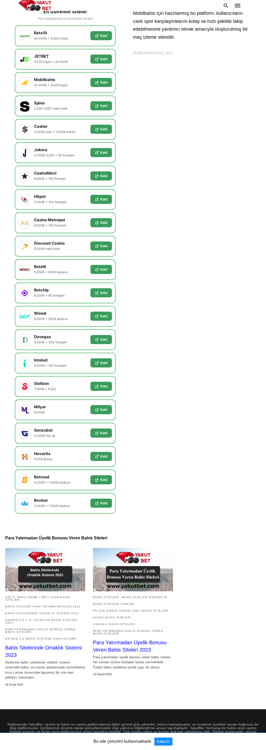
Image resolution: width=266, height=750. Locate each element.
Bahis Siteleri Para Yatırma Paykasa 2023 (43, 606)
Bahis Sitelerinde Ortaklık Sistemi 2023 (42, 613)
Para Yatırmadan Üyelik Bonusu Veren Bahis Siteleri (40, 630)
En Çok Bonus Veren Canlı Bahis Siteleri (131, 610)
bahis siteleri (106, 597)
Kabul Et (163, 742)
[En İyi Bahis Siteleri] (34, 5)
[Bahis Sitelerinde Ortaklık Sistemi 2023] (45, 569)
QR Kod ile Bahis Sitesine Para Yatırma (41, 638)
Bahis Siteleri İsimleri (114, 603)
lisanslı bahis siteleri (114, 624)
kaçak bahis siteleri (112, 617)
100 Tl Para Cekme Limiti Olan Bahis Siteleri (37, 598)
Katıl (103, 36)
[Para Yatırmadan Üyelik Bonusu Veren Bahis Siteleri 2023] (133, 569)
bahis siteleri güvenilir (144, 597)
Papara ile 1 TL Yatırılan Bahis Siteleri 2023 (41, 621)
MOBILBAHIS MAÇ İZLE (153, 53)
